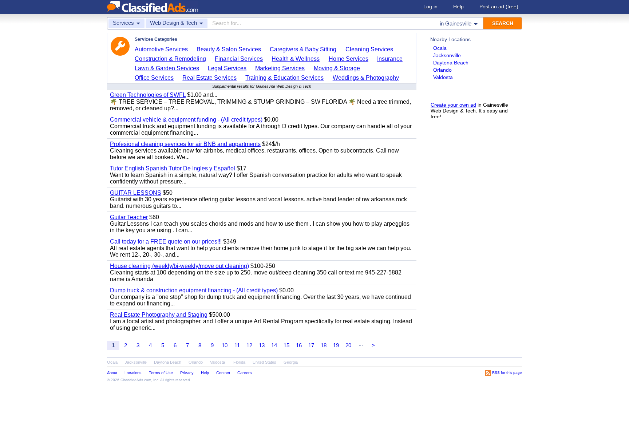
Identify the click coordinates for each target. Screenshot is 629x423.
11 (237, 345)
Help (458, 6)
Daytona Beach (450, 63)
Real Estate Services (209, 78)
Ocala (440, 48)
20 (348, 345)
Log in (430, 6)
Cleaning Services (369, 49)
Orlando (442, 70)
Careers (244, 373)
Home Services (348, 59)
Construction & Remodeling (170, 59)
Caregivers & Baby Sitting (303, 49)
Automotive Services (161, 49)
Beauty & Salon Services (229, 49)
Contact (223, 373)
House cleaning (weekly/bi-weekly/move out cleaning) (179, 266)
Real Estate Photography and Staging (158, 315)
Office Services (154, 78)
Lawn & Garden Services (167, 68)
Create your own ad (453, 105)
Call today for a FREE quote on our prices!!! (166, 241)
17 (311, 345)
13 (262, 345)
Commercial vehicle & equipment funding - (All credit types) (186, 119)
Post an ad (498, 6)
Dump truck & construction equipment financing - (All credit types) (194, 290)
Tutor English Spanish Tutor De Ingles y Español (172, 168)
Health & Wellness (296, 59)
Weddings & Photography (366, 78)
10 (225, 345)
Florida (239, 362)
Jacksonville (447, 55)
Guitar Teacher (129, 217)
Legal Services (227, 68)
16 (299, 345)
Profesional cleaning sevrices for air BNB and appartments (185, 144)
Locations (133, 373)
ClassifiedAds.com (135, 380)
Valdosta (443, 77)
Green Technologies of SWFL (148, 95)
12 (249, 345)
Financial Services (239, 59)
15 (286, 345)
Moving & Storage (337, 68)
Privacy (187, 373)
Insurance (390, 59)
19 (336, 345)
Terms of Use (161, 373)
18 (324, 345)
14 (274, 345)
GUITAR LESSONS (135, 193)
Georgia (291, 362)
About (112, 373)
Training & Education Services (284, 78)
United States (264, 362)
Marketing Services (280, 68)
